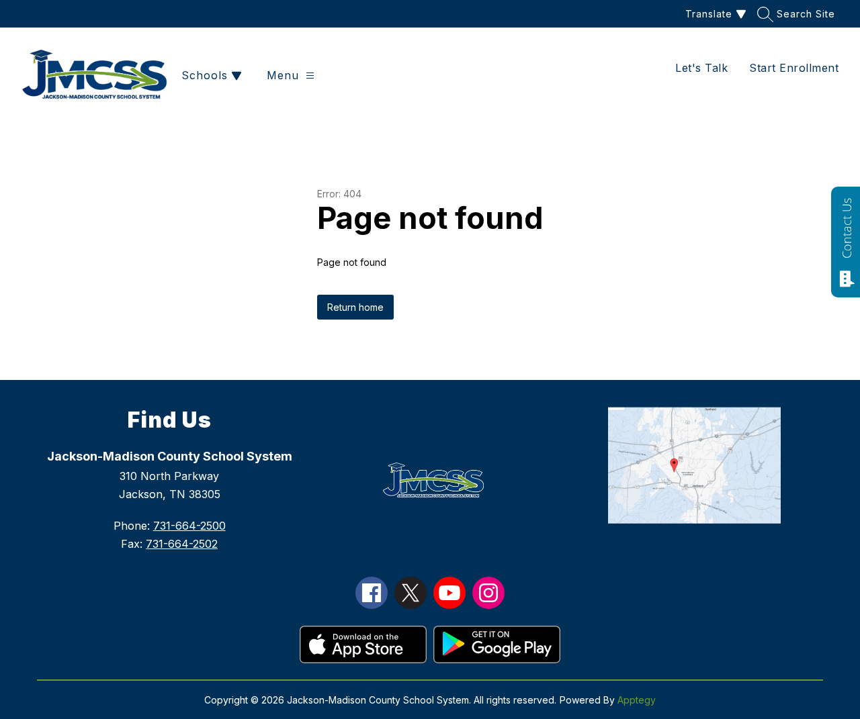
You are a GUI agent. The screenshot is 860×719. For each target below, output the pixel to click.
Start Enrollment (793, 68)
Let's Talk (701, 68)
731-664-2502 (182, 543)
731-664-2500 (189, 525)
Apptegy (636, 700)
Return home (355, 307)
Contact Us (846, 228)
